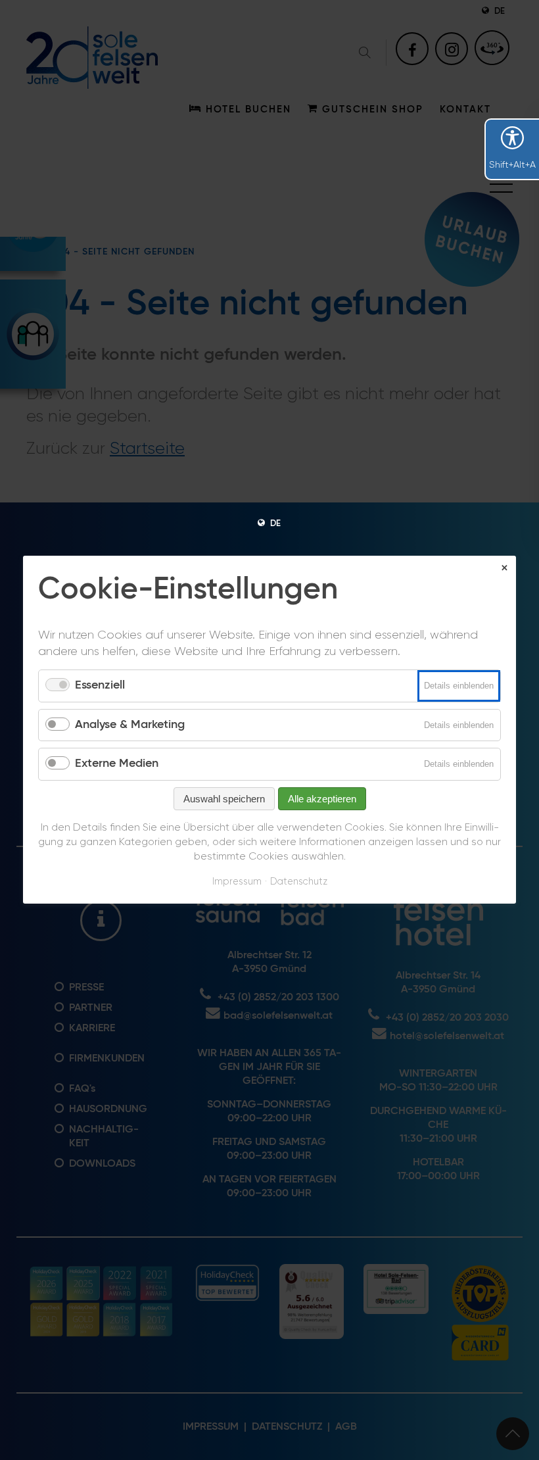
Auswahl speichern (224, 798)
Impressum (237, 881)
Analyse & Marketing (130, 725)
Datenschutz (298, 881)
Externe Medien (116, 764)
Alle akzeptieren (322, 798)
